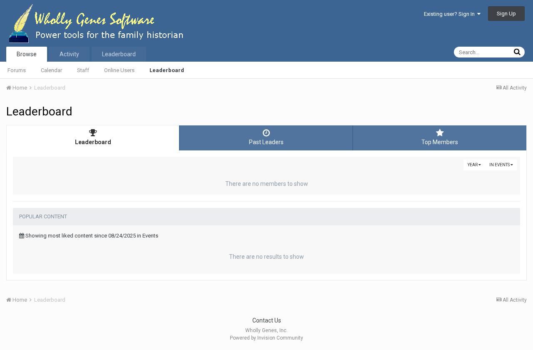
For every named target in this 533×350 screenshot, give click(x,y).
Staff (83, 70)
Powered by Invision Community (266, 338)
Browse (27, 54)
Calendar (51, 70)
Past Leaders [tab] (266, 142)
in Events (500, 164)
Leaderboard (166, 70)
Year (473, 164)
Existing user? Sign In (450, 14)
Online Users (119, 70)
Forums (16, 70)
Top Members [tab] (439, 142)
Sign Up (506, 13)
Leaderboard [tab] (93, 142)
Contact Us (266, 320)
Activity (69, 54)
